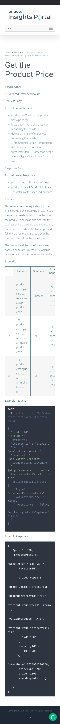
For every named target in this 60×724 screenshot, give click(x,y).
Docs (16, 52)
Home (8, 52)
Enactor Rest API (36, 52)
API (23, 52)
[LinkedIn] (30, 718)
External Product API (14, 55)
